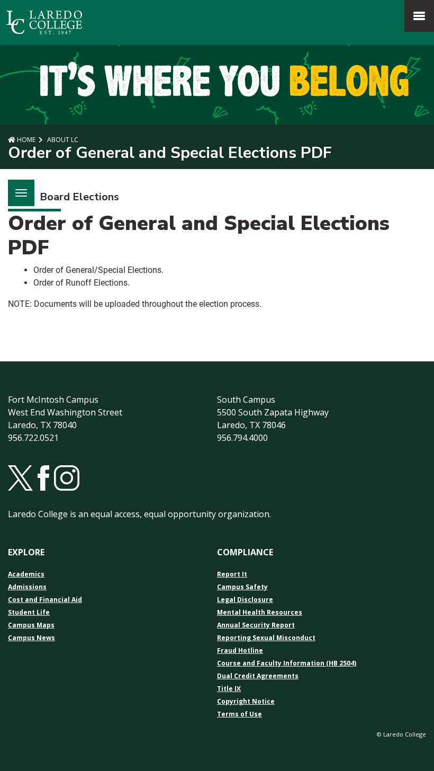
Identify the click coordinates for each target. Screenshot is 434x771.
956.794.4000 (242, 438)
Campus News (31, 638)
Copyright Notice (246, 701)
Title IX (229, 689)
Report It (232, 574)
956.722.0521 (33, 438)
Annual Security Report (256, 625)
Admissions (27, 587)
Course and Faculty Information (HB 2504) (286, 663)
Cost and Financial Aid (45, 599)
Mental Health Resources (259, 612)
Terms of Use (239, 714)
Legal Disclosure (245, 599)
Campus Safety (242, 587)
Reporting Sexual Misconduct (266, 638)
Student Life (29, 612)
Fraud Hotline (240, 650)
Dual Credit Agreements (258, 676)
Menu (21, 193)
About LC (62, 139)
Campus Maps (31, 625)
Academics (26, 574)
